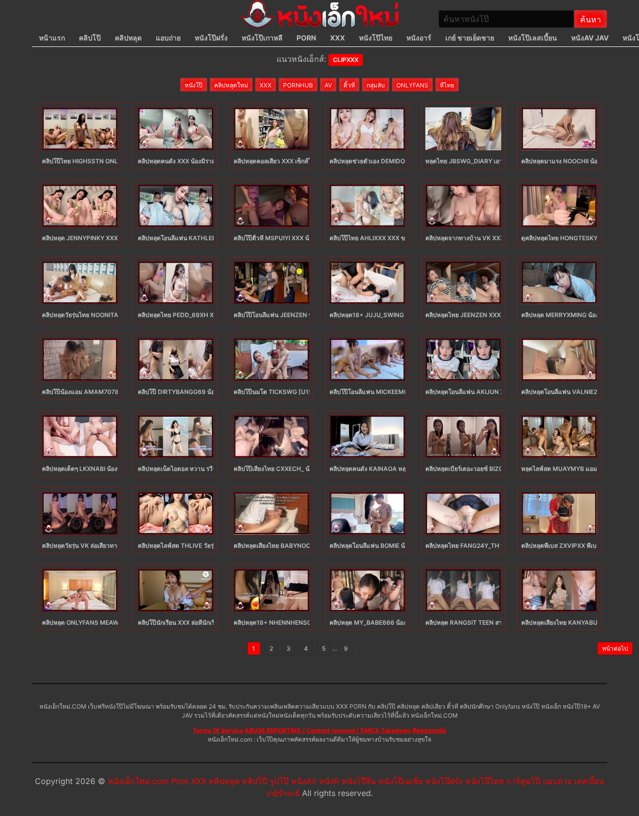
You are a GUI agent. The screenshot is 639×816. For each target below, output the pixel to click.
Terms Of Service (218, 730)
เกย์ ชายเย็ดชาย (469, 37)
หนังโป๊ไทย (375, 37)
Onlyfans (412, 85)
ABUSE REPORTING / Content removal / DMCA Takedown (328, 730)
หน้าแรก (52, 37)
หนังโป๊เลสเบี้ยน (532, 37)
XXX (337, 37)
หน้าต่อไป (615, 648)
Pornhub (298, 85)
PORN (306, 37)
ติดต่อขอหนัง (429, 730)
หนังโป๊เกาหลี (262, 37)
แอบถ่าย (168, 37)
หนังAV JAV (590, 37)
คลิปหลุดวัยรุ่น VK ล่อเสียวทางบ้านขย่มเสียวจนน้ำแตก (112, 545)
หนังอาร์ (418, 37)
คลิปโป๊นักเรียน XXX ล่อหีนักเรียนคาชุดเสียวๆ (195, 622)
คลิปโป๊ (90, 37)
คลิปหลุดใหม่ (231, 85)
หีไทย (447, 85)
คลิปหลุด (128, 37)
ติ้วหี (349, 85)
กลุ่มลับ (375, 85)
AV (328, 85)
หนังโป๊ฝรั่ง (211, 37)
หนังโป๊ (194, 85)
